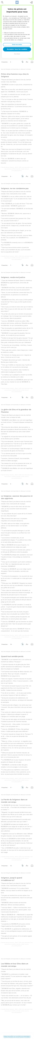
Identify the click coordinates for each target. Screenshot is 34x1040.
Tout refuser (17, 54)
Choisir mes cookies (17, 44)
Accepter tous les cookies (17, 49)
